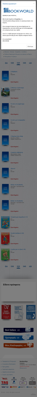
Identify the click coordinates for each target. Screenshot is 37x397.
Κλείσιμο (30, 46)
